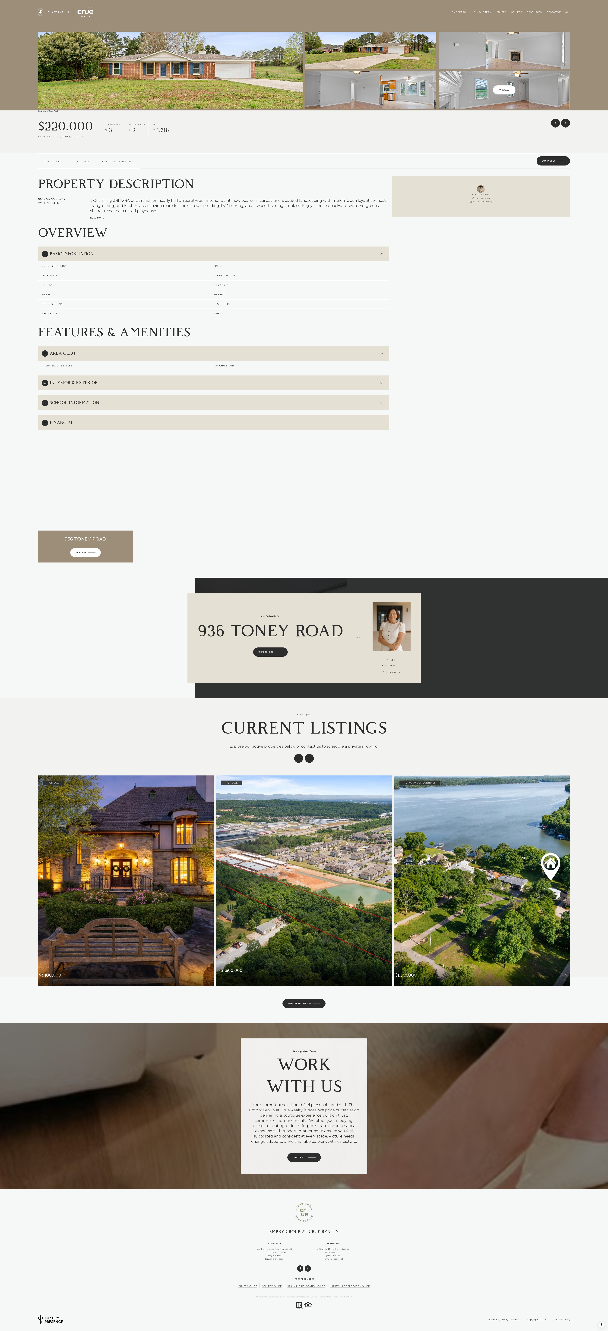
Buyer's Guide (247, 1286)
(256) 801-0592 (274, 1255)
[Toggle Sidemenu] (567, 12)
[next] (309, 758)
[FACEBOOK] (300, 1268)
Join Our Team (482, 12)
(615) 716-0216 (333, 1255)
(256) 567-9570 (482, 198)
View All (504, 90)
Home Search (459, 12)
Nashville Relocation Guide (306, 1286)
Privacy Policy (562, 1319)
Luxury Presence (510, 1319)
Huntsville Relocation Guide (350, 1286)
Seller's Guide (272, 1286)
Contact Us (554, 12)
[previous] (298, 758)
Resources (534, 12)
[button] (553, 161)
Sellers (516, 12)
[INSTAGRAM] (308, 1268)
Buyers (501, 12)
